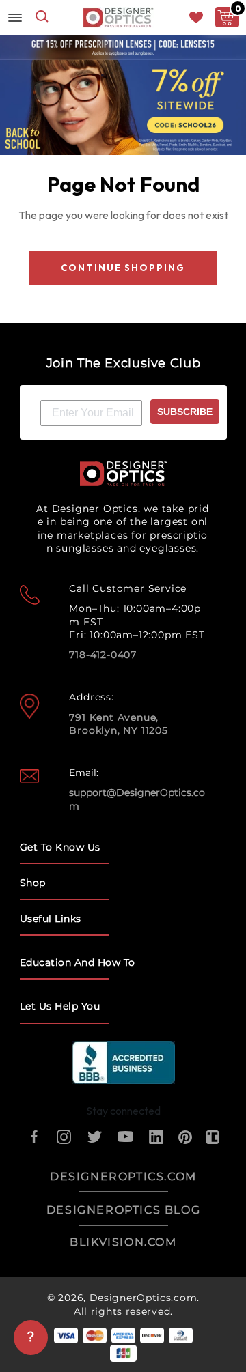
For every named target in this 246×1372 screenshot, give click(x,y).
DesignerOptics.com (143, 1297)
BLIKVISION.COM (123, 1241)
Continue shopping (122, 267)
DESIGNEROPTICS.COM (123, 1176)
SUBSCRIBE (185, 411)
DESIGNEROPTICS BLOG (123, 1209)
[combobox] (42, 17)
